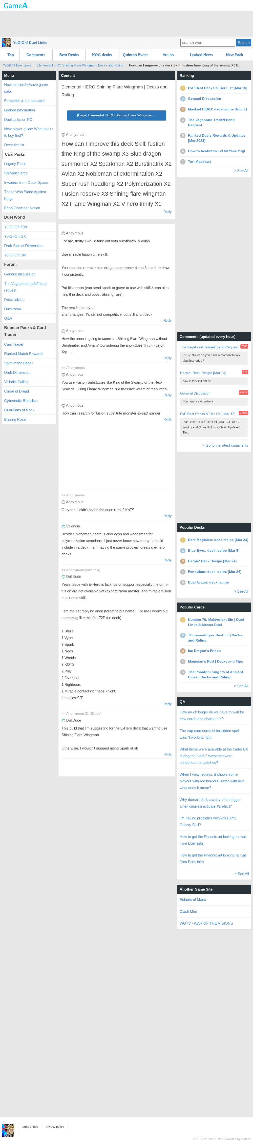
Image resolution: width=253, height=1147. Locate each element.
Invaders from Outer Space (26, 182)
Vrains (168, 55)
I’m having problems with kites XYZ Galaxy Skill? (208, 821)
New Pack (234, 55)
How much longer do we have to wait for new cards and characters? (212, 715)
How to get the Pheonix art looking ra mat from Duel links (213, 839)
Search (244, 43)
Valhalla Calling (16, 382)
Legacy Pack (14, 164)
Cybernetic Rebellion (21, 400)
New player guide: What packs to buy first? (28, 132)
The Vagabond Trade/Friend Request (209, 347)
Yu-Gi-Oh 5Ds (15, 227)
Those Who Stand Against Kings (25, 195)
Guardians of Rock (19, 410)
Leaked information (19, 110)
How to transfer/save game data (26, 88)
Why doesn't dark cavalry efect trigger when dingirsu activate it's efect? (210, 802)
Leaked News (201, 55)
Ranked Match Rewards (23, 354)
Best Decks (69, 55)
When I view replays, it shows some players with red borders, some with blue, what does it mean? (213, 781)
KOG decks (102, 55)
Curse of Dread (16, 391)
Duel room (12, 309)
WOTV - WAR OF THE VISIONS (206, 923)
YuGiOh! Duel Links (30, 43)
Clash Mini (188, 911)
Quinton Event (135, 55)
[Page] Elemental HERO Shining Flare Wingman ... (116, 115)
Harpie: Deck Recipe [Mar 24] (203, 373)
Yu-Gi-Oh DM (15, 255)
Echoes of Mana (193, 899)
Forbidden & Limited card (24, 101)
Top (10, 55)
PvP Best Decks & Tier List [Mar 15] (207, 414)
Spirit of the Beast (18, 363)
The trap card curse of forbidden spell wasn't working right (209, 734)
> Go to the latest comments (225, 445)
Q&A (8, 318)
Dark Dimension (17, 372)
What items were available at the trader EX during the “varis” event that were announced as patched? (214, 756)
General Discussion (195, 393)
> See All (241, 170)
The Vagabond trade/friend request (25, 286)
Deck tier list (14, 145)
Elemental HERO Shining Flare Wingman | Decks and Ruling (80, 65)
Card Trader (13, 344)
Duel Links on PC (18, 119)
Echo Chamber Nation (22, 208)
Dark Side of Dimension (23, 246)
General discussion (19, 274)
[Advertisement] (126, 23)
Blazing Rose (15, 419)
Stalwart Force (16, 173)
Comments (35, 55)
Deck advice (14, 299)
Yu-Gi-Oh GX (15, 236)
